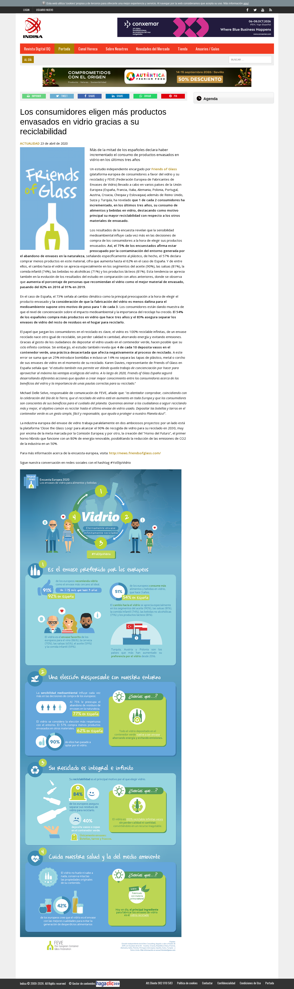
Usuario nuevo (44, 10)
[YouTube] (262, 9)
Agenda (210, 99)
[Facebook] (247, 9)
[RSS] (270, 9)
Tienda (182, 48)
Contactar (207, 983)
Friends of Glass (164, 169)
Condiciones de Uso (250, 983)
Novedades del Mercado (153, 48)
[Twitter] (255, 9)
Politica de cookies (187, 983)
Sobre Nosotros (117, 48)
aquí (246, 3)
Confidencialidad (226, 983)
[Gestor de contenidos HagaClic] (108, 984)
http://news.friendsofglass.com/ (135, 453)
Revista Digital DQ (37, 48)
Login (26, 10)
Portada (64, 48)
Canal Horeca (87, 48)
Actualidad (30, 143)
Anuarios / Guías (207, 48)
